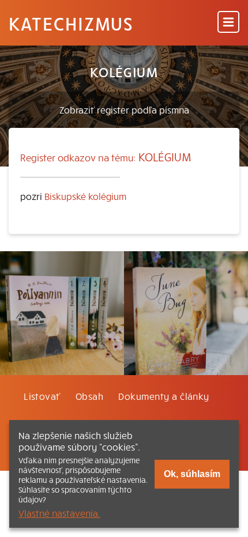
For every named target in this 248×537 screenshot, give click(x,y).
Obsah (89, 396)
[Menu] (228, 23)
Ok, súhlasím (192, 474)
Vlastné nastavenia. (59, 513)
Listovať (42, 396)
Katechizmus (71, 23)
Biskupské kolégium (85, 196)
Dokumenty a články (163, 396)
